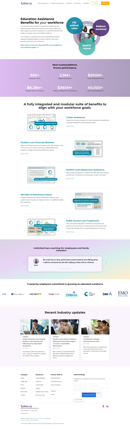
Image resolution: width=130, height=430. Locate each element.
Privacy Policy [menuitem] (33, 410)
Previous (25, 263)
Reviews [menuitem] (23, 388)
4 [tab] (66, 269)
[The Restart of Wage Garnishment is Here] (95, 326)
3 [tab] (64, 269)
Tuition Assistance (43, 3)
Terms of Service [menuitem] (25, 410)
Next (105, 263)
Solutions (69, 3)
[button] (103, 407)
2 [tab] (62, 269)
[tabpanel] (65, 262)
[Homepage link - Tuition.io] (30, 408)
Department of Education (39, 418)
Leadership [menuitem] (24, 381)
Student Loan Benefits (57, 3)
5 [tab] (68, 269)
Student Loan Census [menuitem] (42, 391)
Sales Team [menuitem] (24, 391)
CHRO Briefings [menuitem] (40, 378)
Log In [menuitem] (53, 394)
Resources (77, 3)
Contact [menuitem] (23, 395)
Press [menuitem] (22, 385)
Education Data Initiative (27, 420)
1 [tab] (60, 269)
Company (86, 3)
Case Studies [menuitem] (39, 385)
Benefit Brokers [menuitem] (55, 378)
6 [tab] (70, 269)
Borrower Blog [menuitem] (40, 395)
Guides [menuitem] (38, 388)
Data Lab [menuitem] (38, 381)
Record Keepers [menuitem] (56, 385)
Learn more (70, 126)
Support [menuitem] (53, 391)
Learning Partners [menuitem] (56, 381)
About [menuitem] (23, 378)
